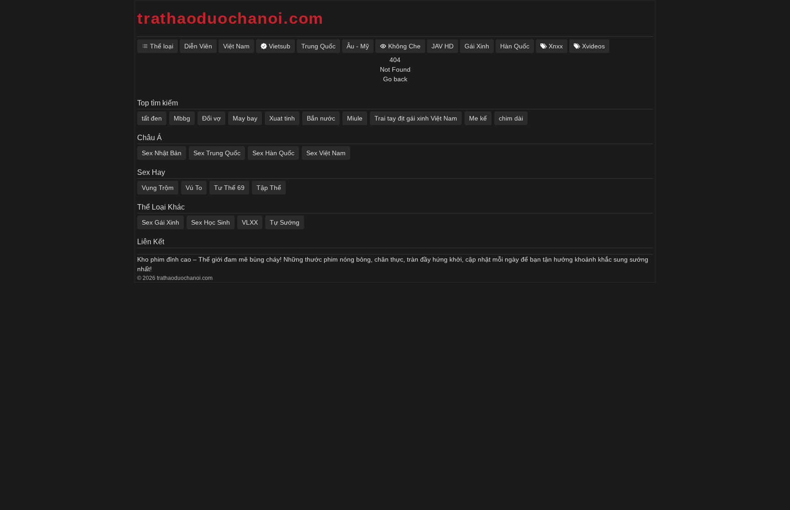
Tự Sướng (284, 222)
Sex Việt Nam (326, 153)
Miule (355, 118)
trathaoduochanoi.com (230, 18)
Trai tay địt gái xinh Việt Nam (415, 118)
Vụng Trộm (158, 187)
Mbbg (182, 118)
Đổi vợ (211, 118)
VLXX (250, 222)
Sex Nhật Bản (161, 153)
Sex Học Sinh (210, 222)
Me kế (478, 118)
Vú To (194, 187)
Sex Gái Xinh (160, 222)
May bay (245, 118)
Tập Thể (268, 187)
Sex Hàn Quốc (273, 153)
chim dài (511, 118)
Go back (395, 79)
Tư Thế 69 (229, 187)
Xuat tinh (282, 118)
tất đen (152, 118)
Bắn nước (321, 118)
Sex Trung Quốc (216, 153)
